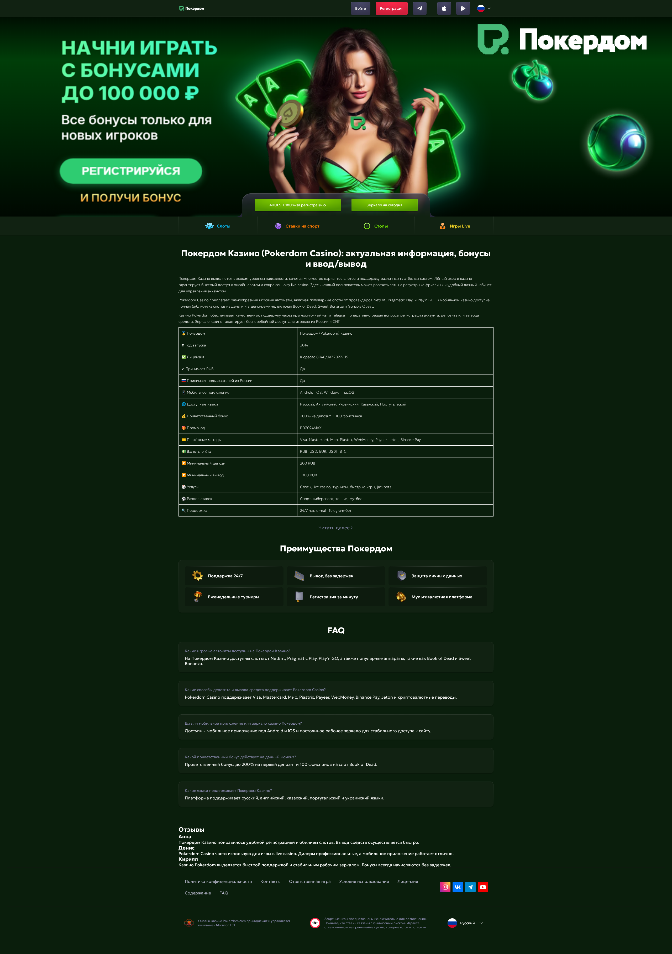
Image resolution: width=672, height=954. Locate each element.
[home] (191, 8)
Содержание (198, 892)
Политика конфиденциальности (218, 881)
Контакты (270, 881)
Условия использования (364, 881)
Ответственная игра (310, 881)
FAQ (223, 892)
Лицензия (407, 881)
